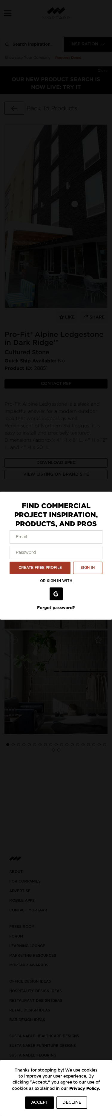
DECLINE (71, 1102)
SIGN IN (88, 567)
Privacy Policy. (84, 1088)
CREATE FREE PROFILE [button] (40, 567)
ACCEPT (39, 1102)
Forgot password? (56, 607)
